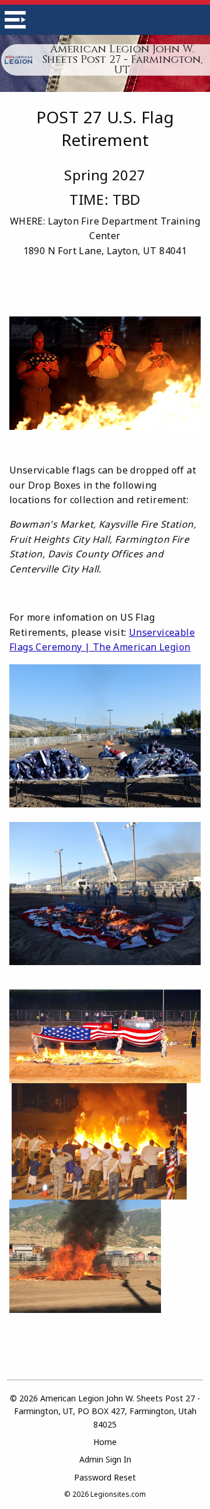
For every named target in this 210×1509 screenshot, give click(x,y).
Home (105, 1441)
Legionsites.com (118, 1494)
